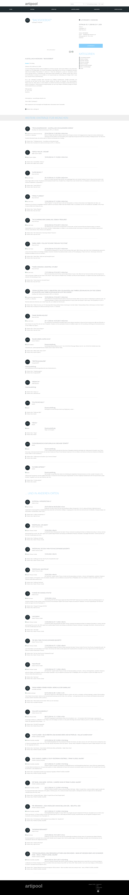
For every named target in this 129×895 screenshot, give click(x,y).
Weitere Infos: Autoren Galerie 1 (34, 352)
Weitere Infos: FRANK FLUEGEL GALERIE (36, 749)
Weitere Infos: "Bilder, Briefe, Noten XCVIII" (36, 350)
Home (10, 9)
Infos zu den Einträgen (85, 66)
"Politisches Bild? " (38, 402)
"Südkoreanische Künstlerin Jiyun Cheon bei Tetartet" (50, 443)
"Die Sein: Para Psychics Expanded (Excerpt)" (46, 640)
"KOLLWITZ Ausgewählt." (40, 711)
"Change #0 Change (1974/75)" (41, 593)
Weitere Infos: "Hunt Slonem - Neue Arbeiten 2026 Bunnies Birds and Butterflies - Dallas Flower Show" (49, 748)
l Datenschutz (99, 887)
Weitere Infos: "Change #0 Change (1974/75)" (36, 606)
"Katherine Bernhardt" (39, 829)
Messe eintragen (84, 63)
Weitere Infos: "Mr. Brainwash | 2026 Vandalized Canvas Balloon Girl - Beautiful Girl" (45, 819)
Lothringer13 (36, 109)
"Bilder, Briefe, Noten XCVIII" (41, 339)
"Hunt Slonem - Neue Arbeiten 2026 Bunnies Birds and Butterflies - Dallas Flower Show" (62, 735)
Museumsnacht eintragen (86, 65)
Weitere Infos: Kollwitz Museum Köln (35, 726)
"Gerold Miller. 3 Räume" (40, 152)
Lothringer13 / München (37, 22)
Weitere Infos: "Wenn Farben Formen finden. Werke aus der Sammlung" (42, 700)
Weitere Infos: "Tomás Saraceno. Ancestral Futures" (38, 280)
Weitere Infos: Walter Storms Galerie (35, 163)
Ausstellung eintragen (92, 4)
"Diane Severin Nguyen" (40, 315)
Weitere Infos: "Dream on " (32, 391)
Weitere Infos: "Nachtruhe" (32, 677)
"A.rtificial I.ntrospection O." (41, 501)
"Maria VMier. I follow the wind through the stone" (50, 243)
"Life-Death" (36, 616)
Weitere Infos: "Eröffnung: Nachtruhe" (34, 582)
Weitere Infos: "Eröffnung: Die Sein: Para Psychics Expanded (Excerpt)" (42, 558)
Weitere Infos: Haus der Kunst (33, 187)
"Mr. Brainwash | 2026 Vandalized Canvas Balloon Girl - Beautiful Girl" (56, 806)
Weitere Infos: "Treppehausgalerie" (34, 371)
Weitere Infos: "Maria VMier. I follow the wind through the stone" (40, 256)
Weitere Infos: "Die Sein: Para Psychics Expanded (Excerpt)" (40, 653)
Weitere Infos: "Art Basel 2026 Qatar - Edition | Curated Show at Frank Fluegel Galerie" (45, 795)
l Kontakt (98, 889)
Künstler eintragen (84, 60)
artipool (31, 4)
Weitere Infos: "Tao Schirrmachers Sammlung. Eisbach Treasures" (41, 232)
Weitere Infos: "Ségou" (31, 433)
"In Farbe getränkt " (38, 467)
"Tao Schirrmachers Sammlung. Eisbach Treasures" (49, 219)
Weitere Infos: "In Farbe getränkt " (34, 480)
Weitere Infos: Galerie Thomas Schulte (35, 539)
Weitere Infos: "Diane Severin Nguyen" (35, 328)
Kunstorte (97, 9)
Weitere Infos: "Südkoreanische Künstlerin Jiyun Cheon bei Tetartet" (41, 456)
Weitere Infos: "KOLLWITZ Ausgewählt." (35, 724)
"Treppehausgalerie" (39, 361)
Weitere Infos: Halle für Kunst (33, 516)
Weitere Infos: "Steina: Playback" (33, 209)
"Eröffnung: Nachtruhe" (40, 569)
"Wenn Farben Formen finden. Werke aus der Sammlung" (51, 687)
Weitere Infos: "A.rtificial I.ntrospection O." (35, 514)
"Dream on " (36, 382)
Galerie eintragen (84, 59)
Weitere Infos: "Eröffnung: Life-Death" (34, 538)
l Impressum (99, 884)
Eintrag (32, 9)
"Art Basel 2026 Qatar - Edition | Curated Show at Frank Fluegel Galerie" (56, 782)
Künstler (53, 9)
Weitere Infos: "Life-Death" (32, 629)
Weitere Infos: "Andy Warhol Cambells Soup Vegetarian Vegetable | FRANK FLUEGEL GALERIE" (48, 771)
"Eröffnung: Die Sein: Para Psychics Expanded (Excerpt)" (51, 549)
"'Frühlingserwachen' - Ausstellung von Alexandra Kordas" (52, 128)
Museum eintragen (84, 62)
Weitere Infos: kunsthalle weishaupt (34, 702)
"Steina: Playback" (38, 196)
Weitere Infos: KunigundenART (34, 372)
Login (101, 4)
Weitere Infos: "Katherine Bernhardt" (34, 842)
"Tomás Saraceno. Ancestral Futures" (45, 267)
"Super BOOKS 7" (37, 172)
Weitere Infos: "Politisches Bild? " (33, 412)
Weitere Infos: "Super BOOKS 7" (33, 185)
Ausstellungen (75, 9)
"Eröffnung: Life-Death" (40, 525)
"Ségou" (34, 423)
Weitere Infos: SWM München (33, 393)
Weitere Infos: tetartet (31, 414)
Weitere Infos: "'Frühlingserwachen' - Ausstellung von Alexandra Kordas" (42, 141)
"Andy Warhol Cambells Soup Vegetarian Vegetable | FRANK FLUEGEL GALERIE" (58, 758)
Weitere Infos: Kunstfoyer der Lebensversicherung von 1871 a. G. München (43, 142)
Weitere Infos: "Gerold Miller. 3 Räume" (35, 161)
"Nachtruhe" (36, 664)
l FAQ (97, 885)
